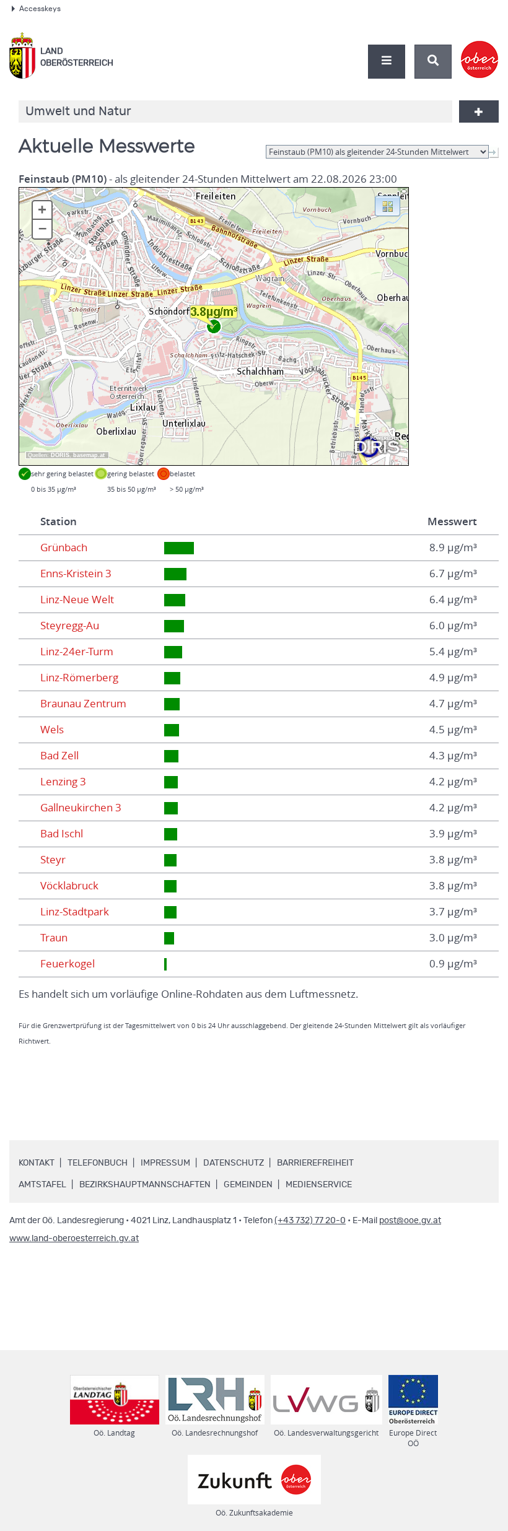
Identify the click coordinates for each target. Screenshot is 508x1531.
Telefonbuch (98, 1163)
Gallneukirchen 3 (80, 807)
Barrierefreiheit (315, 1163)
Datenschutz (233, 1163)
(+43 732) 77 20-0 (310, 1220)
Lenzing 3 (63, 781)
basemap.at (89, 455)
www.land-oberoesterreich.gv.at (74, 1238)
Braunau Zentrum (83, 703)
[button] (387, 205)
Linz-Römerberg (79, 677)
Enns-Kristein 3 (76, 573)
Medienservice (319, 1184)
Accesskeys (40, 8)
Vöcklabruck (69, 885)
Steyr (53, 859)
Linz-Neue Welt (77, 599)
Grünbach (63, 547)
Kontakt (37, 1163)
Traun (54, 937)
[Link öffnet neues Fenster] (480, 49)
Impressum (165, 1163)
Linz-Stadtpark (74, 911)
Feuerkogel (67, 964)
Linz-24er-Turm (76, 651)
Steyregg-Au (69, 625)
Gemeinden (248, 1184)
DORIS (60, 455)
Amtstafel (42, 1184)
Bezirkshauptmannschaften (145, 1184)
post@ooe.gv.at (410, 1220)
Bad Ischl (61, 833)
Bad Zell (59, 755)
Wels (52, 729)
